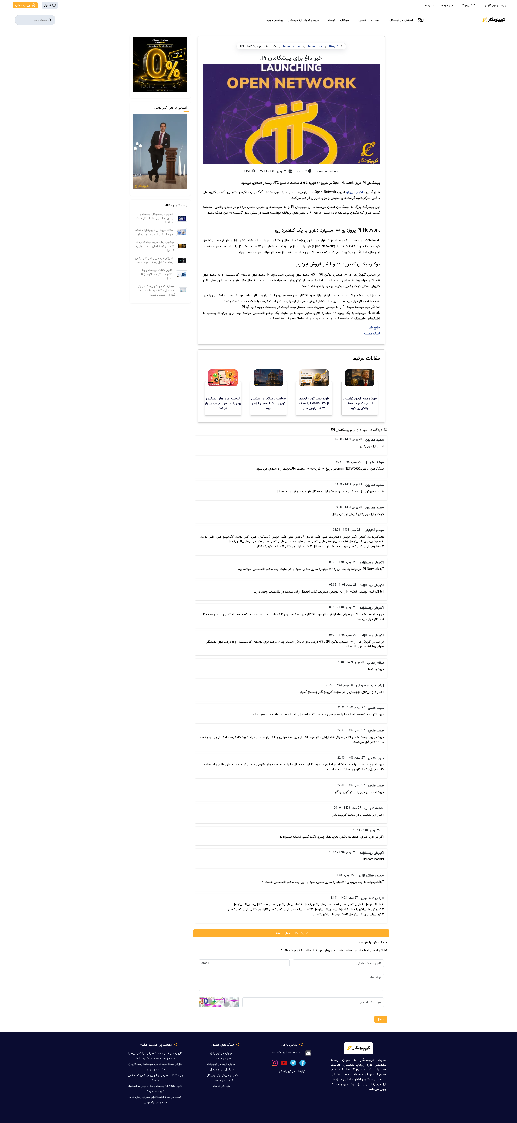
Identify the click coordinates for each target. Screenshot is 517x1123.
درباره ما (429, 5)
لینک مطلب (372, 333)
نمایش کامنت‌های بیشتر (291, 933)
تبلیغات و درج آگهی (496, 5)
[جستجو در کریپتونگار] (49, 20)
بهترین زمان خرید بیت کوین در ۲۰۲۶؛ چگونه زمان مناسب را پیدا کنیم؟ (154, 246)
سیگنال (344, 20)
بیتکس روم (275, 20)
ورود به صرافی (23, 5)
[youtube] (284, 1062)
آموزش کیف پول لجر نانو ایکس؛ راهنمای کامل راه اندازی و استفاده (153, 260)
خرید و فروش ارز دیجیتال (303, 20)
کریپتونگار (333, 46)
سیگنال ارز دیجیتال (222, 1069)
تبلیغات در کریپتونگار (292, 1071)
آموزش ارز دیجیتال (401, 20)
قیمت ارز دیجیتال (222, 1080)
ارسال (381, 1019)
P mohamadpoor (327, 171)
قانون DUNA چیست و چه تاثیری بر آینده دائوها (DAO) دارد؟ (155, 274)
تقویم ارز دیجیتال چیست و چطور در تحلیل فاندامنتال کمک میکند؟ (154, 218)
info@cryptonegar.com (287, 1052)
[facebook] (302, 1062)
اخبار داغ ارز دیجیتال (291, 46)
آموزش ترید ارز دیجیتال (222, 1063)
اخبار (377, 20)
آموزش (47, 5)
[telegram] (293, 1062)
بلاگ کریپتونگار (469, 5)
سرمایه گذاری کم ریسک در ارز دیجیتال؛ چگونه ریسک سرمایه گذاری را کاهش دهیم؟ (156, 290)
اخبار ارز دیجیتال (315, 46)
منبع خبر (374, 327)
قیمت (331, 20)
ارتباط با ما (447, 5)
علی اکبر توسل (222, 1085)
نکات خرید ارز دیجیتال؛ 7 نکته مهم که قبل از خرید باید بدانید (154, 232)
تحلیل (362, 20)
